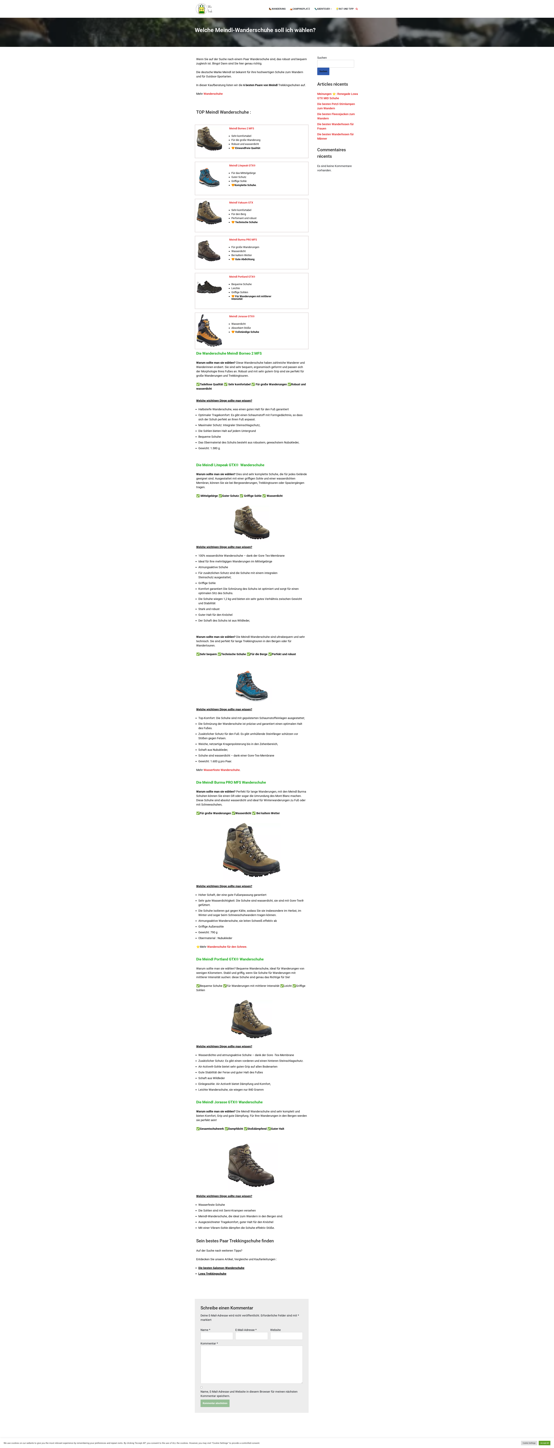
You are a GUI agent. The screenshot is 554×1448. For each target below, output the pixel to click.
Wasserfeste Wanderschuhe (222, 770)
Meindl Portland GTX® (242, 276)
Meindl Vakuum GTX (241, 202)
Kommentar (209, 1343)
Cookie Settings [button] (529, 1443)
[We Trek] (205, 9)
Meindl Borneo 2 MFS (241, 128)
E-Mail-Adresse (246, 1330)
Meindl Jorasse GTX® (242, 316)
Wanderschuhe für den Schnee (226, 946)
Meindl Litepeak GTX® (242, 165)
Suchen (322, 57)
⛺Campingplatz (300, 8)
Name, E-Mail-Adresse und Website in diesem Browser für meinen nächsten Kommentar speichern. (249, 1394)
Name (205, 1330)
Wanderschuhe (213, 93)
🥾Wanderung (277, 8)
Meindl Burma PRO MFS (243, 239)
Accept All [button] (544, 1443)
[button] (331, 9)
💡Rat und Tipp (345, 8)
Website (275, 1330)
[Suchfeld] (357, 9)
